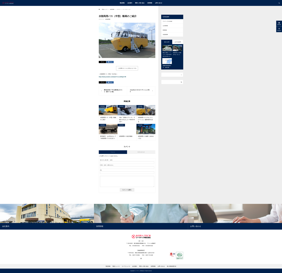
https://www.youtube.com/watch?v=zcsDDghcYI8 (112, 76)
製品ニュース (116, 266)
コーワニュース (126, 266)
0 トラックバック (141, 152)
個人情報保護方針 (171, 266)
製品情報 (122, 3)
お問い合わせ (158, 3)
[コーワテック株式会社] (8, 3)
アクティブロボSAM (167, 21)
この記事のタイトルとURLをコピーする (127, 68)
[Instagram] (141, 258)
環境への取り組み (140, 3)
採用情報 (149, 3)
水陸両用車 (107, 19)
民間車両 (165, 30)
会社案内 (129, 3)
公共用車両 (165, 25)
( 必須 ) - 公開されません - (107, 165)
